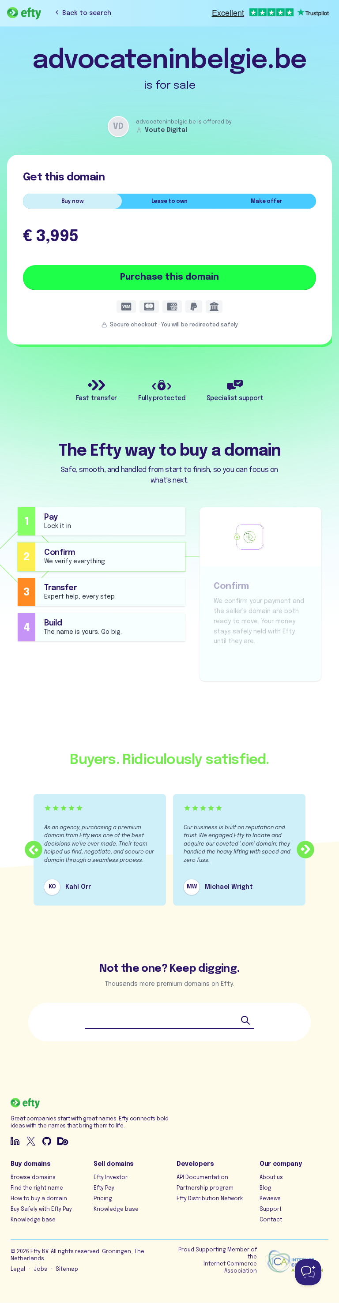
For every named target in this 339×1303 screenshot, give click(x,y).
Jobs (40, 1269)
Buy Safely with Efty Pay (41, 1209)
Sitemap (67, 1269)
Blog (265, 1188)
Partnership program (205, 1188)
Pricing (103, 1199)
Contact (271, 1220)
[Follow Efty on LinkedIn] (15, 1141)
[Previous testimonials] (33, 849)
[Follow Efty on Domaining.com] (62, 1141)
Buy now (72, 201)
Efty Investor (111, 1177)
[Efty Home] (24, 13)
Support (271, 1209)
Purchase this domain (169, 277)
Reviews (270, 1199)
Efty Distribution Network (210, 1199)
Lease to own (169, 201)
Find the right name (37, 1188)
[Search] (245, 1020)
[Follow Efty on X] (30, 1141)
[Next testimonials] (305, 849)
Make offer (266, 201)
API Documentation (202, 1177)
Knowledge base (33, 1220)
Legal (18, 1269)
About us (271, 1177)
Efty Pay (104, 1188)
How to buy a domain (39, 1199)
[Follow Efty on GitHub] (46, 1141)
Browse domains (33, 1177)
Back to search (86, 13)
